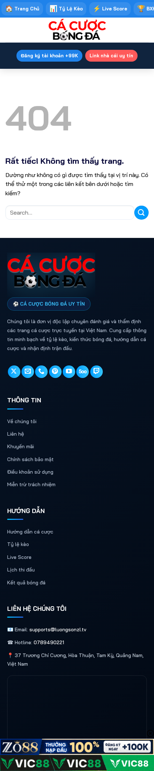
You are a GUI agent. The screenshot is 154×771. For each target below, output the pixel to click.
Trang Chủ (22, 8)
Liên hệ (15, 434)
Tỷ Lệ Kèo (66, 8)
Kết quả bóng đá (26, 582)
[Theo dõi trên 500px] (82, 371)
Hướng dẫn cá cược (30, 531)
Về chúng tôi (22, 421)
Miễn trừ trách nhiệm (31, 484)
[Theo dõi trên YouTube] (69, 371)
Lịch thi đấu (21, 569)
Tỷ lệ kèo (18, 544)
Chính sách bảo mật (30, 459)
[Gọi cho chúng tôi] (41, 371)
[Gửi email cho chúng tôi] (27, 371)
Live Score (110, 8)
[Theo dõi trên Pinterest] (55, 371)
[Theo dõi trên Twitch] (96, 371)
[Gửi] (141, 213)
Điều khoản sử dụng (30, 472)
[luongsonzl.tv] (77, 30)
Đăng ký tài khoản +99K (49, 55)
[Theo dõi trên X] (14, 371)
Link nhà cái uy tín (111, 55)
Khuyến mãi (20, 446)
